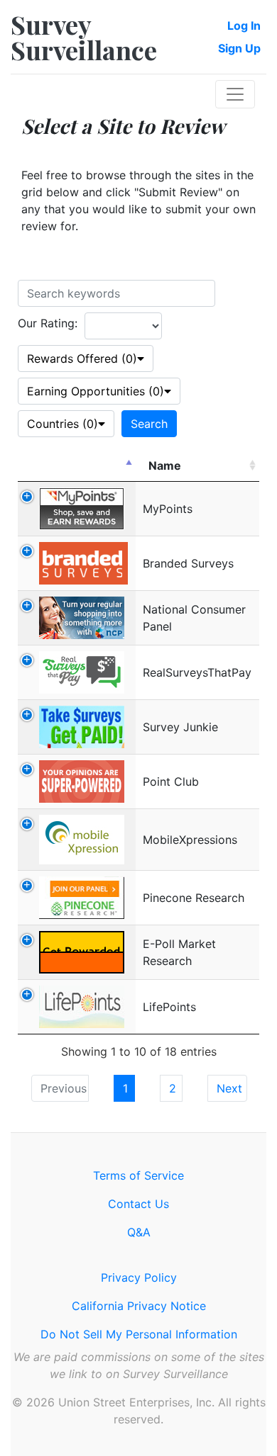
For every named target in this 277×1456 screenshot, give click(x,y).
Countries (62, 424)
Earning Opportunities (95, 391)
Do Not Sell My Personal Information (138, 1334)
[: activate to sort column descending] (77, 466)
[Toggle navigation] (235, 94)
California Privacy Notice (139, 1306)
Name (164, 465)
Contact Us (138, 1204)
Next (229, 1088)
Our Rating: (47, 323)
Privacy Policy (139, 1277)
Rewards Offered (82, 358)
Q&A (139, 1232)
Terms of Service (138, 1175)
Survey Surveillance (84, 37)
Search (149, 424)
